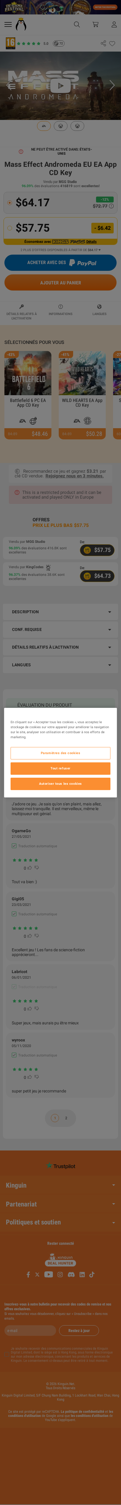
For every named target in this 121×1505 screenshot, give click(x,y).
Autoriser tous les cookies (60, 784)
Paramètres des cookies (60, 753)
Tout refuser (60, 768)
